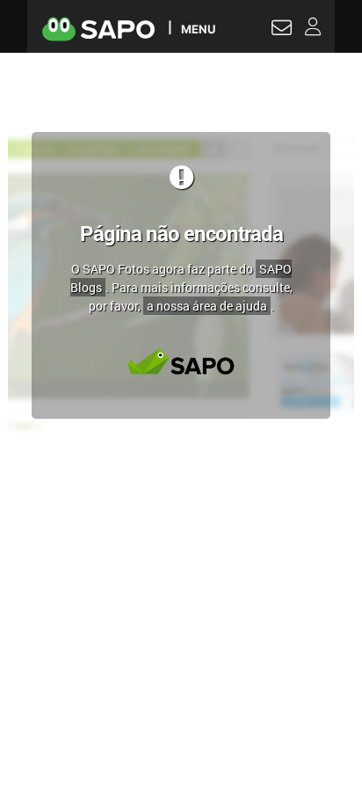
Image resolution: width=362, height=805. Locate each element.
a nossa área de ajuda (207, 305)
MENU (198, 28)
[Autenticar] (282, 30)
